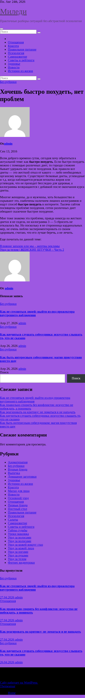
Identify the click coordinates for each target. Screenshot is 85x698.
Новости (14, 67)
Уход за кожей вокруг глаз (25, 544)
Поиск (4, 372)
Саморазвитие (17, 56)
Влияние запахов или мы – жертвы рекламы (30, 246)
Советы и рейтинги (21, 60)
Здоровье (14, 63)
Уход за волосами (19, 537)
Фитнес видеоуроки (21, 562)
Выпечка (14, 473)
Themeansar (7, 686)
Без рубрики (8, 82)
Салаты (13, 519)
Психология (16, 53)
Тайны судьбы (17, 530)
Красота (13, 46)
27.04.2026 (7, 597)
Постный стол (17, 509)
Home (12, 693)
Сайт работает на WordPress (19, 682)
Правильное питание (22, 49)
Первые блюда (17, 505)
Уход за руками (18, 555)
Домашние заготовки (22, 476)
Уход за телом (17, 559)
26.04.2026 (7, 662)
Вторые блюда (17, 469)
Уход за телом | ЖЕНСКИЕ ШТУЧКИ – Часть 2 (32, 249)
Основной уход (18, 498)
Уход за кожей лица (21, 548)
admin (8, 143)
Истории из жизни (20, 71)
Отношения (16, 42)
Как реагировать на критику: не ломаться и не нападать (37, 412)
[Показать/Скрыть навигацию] (1, 28)
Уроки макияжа (18, 534)
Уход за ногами (18, 552)
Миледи (13, 11)
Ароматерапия (17, 462)
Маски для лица (18, 491)
